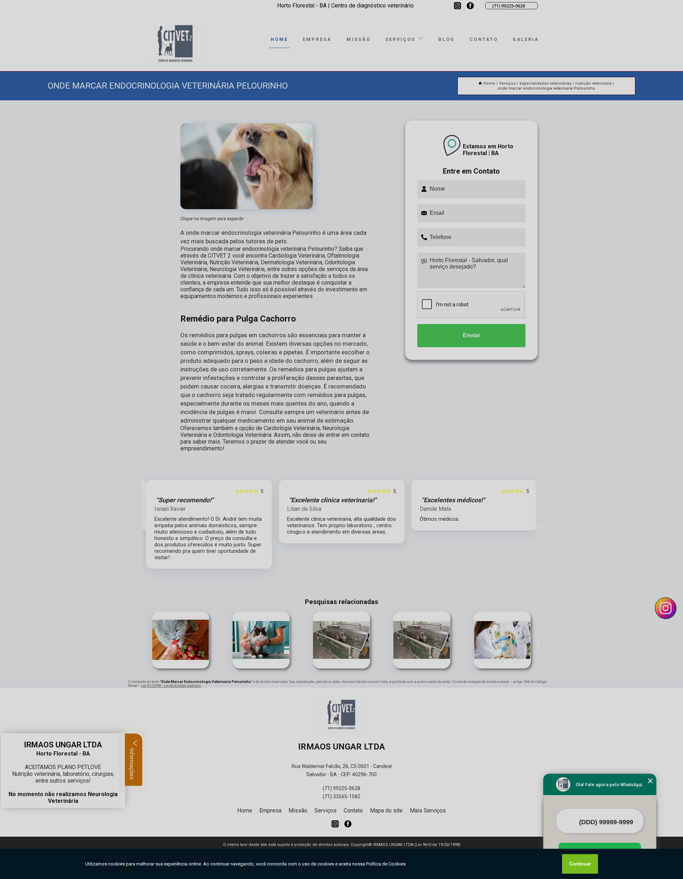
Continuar (580, 864)
